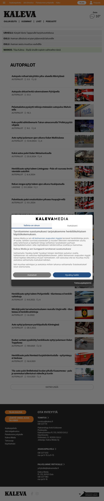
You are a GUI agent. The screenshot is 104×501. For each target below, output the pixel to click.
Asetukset (32, 274)
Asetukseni (72, 225)
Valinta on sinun (32, 225)
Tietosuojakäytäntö (82, 283)
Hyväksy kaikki (72, 274)
